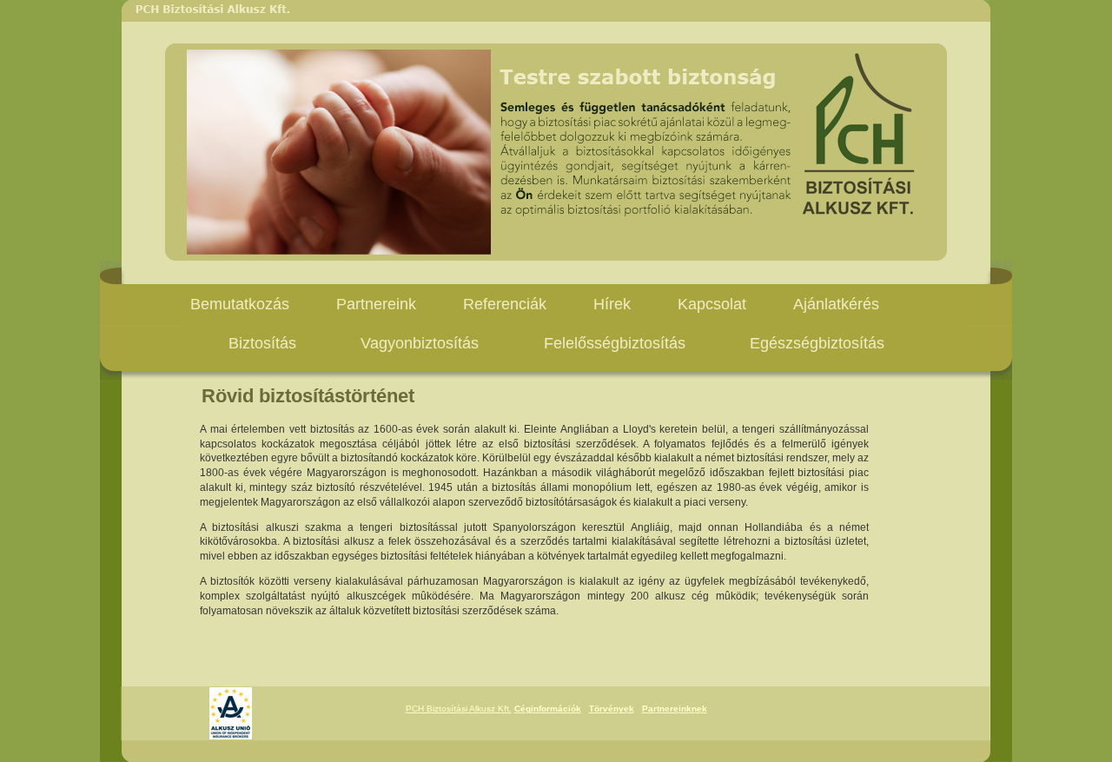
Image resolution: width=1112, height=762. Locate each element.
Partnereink (376, 304)
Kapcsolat (712, 304)
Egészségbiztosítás (817, 343)
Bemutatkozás (239, 304)
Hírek (612, 304)
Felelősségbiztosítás (614, 343)
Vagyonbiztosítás (422, 343)
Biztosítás (262, 343)
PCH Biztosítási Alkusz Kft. (459, 708)
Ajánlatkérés (836, 304)
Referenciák (504, 304)
